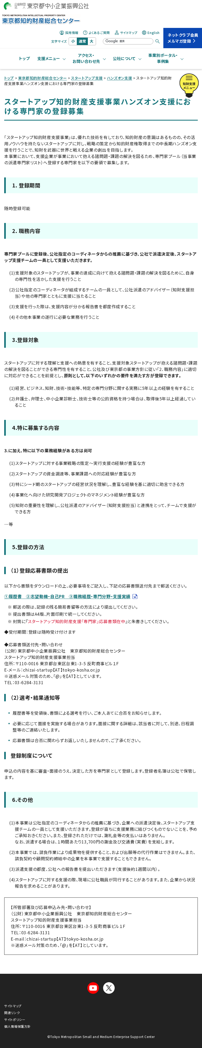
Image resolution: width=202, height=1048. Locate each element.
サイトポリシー (14, 1019)
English (153, 33)
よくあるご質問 (99, 33)
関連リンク (12, 1012)
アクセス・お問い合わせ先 (86, 58)
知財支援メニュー (189, 85)
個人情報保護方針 (17, 1026)
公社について (124, 58)
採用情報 (72, 33)
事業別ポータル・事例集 (163, 58)
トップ (24, 58)
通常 (82, 41)
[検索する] (157, 41)
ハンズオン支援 (119, 78)
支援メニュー (48, 58)
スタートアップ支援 (87, 78)
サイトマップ (129, 33)
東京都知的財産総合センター (42, 78)
